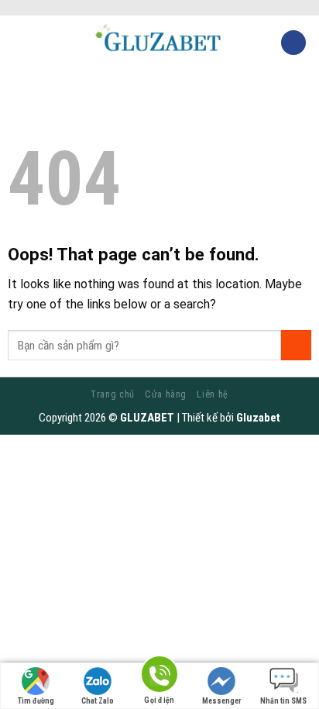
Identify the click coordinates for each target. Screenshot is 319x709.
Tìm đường (36, 701)
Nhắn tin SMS (283, 701)
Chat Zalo (97, 701)
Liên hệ (212, 394)
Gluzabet (258, 418)
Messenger (222, 701)
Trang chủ (113, 394)
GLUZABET (147, 418)
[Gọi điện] (159, 677)
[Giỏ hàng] (293, 43)
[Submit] (296, 345)
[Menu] (21, 42)
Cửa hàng (166, 394)
